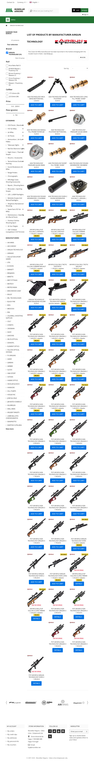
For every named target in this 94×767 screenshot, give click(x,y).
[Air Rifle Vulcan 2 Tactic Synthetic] (57, 253)
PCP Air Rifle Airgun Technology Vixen (78, 540)
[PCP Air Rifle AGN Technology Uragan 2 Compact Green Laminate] (78, 358)
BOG (8, 305)
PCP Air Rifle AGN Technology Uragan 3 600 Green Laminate (57, 441)
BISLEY (9, 294)
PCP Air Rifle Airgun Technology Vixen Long (57, 575)
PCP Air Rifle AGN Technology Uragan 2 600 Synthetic (36, 336)
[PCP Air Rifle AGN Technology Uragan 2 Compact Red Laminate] (36, 393)
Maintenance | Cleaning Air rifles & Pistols (15, 216)
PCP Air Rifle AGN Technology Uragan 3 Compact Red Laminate (57, 644)
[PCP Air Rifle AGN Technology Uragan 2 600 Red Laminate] (78, 288)
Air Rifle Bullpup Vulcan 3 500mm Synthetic (78, 232)
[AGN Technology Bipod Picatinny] (57, 85)
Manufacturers (12, 238)
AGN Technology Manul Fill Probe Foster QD (36, 131)
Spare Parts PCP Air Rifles (13, 210)
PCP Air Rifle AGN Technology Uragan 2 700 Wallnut (57, 371)
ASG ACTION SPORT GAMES (13, 258)
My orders (10, 731)
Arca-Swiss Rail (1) (15, 65)
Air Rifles (10, 132)
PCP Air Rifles (12, 129)
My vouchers (11, 745)
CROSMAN (11, 328)
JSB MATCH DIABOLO (14, 402)
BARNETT (10, 269)
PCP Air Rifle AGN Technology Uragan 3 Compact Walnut (78, 644)
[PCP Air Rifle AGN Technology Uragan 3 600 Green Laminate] (57, 428)
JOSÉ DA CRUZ (12, 398)
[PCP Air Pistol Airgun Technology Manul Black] (57, 288)
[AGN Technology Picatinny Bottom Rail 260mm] (57, 118)
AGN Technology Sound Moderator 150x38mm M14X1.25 (78, 165)
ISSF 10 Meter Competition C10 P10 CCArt (15, 231)
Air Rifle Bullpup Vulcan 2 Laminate (36, 231)
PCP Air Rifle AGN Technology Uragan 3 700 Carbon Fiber (78, 474)
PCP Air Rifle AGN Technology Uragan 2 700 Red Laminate (78, 336)
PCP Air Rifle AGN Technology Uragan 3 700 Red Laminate (57, 508)
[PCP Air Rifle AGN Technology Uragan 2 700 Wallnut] (57, 358)
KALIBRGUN (11, 405)
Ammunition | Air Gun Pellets (14, 140)
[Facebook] (50, 731)
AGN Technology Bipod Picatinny (58, 98)
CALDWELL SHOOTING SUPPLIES (14, 317)
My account (11, 726)
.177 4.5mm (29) (14, 93)
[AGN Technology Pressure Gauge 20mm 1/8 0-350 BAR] (78, 118)
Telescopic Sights (13, 145)
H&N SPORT (11, 373)
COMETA (10, 325)
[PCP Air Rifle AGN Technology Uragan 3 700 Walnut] (36, 527)
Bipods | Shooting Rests (15, 185)
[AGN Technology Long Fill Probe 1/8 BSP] (78, 85)
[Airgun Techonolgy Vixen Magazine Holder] (36, 288)
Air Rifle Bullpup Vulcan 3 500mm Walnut (36, 265)
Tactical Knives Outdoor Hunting (15, 162)
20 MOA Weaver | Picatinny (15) (15, 69)
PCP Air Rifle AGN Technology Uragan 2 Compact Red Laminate (36, 406)
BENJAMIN (10, 273)
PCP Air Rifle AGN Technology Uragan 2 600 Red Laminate (78, 301)
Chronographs (12, 176)
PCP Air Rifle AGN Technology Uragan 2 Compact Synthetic (57, 406)
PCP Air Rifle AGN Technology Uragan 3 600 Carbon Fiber (36, 441)
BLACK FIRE (11, 301)
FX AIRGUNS (11, 355)
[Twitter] (54, 731)
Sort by (66, 68)
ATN (8, 262)
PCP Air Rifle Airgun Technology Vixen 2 (36, 676)
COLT (9, 321)
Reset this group (19, 58)
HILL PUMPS (11, 391)
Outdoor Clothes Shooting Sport (12, 221)
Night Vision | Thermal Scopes (14, 153)
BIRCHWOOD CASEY (14, 291)
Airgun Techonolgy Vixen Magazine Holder (36, 300)
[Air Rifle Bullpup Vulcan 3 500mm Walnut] (36, 253)
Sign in (85, 14)
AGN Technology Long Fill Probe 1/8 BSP (79, 98)
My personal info (13, 741)
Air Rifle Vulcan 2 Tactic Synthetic (57, 265)
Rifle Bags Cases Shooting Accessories (13, 181)
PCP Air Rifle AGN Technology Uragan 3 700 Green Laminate (36, 508)
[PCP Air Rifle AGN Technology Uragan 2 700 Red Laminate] (78, 323)
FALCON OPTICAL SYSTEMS (12, 351)
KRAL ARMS (11, 409)
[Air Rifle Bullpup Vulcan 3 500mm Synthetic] (78, 218)
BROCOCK (10, 309)
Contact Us (10, 2)
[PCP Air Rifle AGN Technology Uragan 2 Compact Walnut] (78, 393)
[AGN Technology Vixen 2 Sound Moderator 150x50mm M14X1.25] (57, 185)
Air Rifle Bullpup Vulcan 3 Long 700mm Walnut (36, 611)
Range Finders (12, 173)
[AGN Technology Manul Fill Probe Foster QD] (36, 118)
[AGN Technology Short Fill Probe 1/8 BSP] (57, 152)
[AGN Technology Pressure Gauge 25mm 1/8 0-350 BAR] (36, 152)
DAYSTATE (10, 336)
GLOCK (9, 370)
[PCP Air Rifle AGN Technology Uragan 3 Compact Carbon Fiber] (57, 597)
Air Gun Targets (12, 226)
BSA (8, 312)
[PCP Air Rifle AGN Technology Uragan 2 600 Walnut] (57, 323)
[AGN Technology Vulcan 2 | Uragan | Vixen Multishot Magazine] (78, 185)
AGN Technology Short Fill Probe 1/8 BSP (57, 164)
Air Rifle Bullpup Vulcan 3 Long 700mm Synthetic (78, 576)
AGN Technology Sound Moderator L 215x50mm (36, 197)
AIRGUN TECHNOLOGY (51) (15, 53)
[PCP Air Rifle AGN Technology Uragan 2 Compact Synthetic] (57, 393)
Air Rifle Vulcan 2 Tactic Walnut (78, 265)
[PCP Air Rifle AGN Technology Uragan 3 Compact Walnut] (78, 631)
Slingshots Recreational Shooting (15, 205)
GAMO (9, 359)
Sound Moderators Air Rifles (14, 168)
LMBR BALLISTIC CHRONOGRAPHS (12, 417)
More (83, 57)
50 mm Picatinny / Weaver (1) (15, 74)
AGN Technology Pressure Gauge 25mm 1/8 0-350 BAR (36, 165)
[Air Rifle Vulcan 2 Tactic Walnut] (78, 253)
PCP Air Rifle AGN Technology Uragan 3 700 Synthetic (78, 508)
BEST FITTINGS (12, 280)
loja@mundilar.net (34, 747)
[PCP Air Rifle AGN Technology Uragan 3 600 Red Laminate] (78, 428)
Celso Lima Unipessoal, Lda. (58, 758)
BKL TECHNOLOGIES (14, 298)
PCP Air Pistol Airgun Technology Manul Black (57, 301)
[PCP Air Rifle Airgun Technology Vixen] (78, 527)
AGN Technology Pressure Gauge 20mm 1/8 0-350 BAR (78, 132)
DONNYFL (10, 343)
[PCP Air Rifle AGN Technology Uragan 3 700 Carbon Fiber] (78, 461)
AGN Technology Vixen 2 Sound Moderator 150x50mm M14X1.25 (57, 198)
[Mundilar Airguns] (15, 10)
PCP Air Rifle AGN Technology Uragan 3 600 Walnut (57, 474)
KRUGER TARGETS (13, 412)
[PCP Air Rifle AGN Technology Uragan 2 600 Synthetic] (36, 323)
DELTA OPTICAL (12, 339)
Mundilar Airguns (42, 758)
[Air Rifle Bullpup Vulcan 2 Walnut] (57, 218)
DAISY (9, 332)
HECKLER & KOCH (13, 384)
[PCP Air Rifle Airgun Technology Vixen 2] (36, 664)
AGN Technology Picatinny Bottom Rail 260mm (57, 132)
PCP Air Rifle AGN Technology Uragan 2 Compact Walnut (78, 406)
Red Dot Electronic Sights (16, 149)
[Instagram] (63, 731)
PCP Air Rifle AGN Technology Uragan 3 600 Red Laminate (78, 441)
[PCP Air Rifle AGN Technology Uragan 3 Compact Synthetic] (57, 527)
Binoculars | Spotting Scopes (14, 190)
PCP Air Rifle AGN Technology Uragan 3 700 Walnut (36, 541)
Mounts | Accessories (14, 158)
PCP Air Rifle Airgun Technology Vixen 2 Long (36, 576)
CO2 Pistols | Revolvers (15, 125)
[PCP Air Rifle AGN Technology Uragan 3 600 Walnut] (57, 461)
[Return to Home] (6, 25)
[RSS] (50, 736)
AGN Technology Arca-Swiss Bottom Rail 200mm (36, 99)
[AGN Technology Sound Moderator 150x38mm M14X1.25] (78, 152)
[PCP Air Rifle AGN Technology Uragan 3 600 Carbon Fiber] (36, 428)
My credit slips (12, 734)
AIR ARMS (10, 243)
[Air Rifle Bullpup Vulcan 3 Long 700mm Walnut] (36, 597)
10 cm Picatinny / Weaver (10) (14, 79)
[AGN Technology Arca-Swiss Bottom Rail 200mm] (36, 85)
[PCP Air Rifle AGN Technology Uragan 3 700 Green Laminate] (36, 494)
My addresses (12, 738)
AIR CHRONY (11, 246)
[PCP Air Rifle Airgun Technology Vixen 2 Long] (36, 562)
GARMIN (10, 363)
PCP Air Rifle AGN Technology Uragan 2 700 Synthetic (36, 371)
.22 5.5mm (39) (14, 96)
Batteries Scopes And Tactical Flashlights (14, 199)
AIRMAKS (10, 253)
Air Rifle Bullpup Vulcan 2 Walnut (57, 231)
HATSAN (10, 377)
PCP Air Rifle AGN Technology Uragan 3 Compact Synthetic (57, 541)
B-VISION (10, 266)
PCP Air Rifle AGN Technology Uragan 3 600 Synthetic (36, 474)
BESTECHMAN (12, 287)
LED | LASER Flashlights (15, 194)
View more (10, 429)
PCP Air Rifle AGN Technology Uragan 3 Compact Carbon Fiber (57, 611)
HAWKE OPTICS (12, 380)
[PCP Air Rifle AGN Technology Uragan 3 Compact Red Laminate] (57, 631)
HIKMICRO (11, 387)
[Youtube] (59, 731)
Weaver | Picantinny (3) (16, 84)
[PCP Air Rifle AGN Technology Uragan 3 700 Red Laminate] (57, 494)
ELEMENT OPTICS (13, 346)
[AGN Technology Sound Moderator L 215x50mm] (36, 185)
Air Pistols (10, 136)
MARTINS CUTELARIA (14, 425)
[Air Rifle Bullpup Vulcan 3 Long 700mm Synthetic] (78, 562)
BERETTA (10, 277)
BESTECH (10, 284)
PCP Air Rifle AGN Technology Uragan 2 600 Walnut (57, 336)
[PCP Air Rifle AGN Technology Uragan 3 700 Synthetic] (78, 494)
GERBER (10, 366)
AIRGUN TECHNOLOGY (15, 250)
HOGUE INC (11, 395)
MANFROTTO (11, 422)
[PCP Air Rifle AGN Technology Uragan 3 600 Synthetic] (36, 461)
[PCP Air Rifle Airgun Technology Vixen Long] (57, 562)
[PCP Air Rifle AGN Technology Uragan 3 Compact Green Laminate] (78, 597)
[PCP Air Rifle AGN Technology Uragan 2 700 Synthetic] (36, 358)
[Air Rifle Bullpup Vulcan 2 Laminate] (36, 218)
